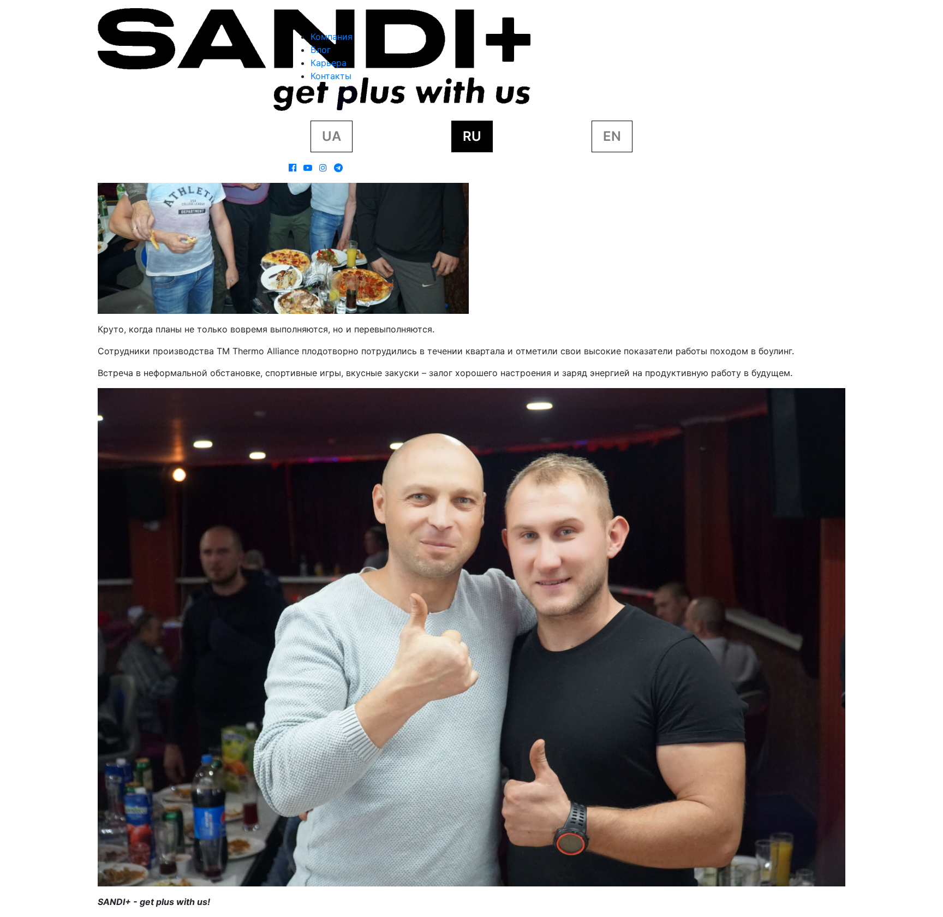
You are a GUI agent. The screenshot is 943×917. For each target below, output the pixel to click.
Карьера (329, 62)
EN (612, 136)
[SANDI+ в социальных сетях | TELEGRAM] (338, 167)
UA (331, 136)
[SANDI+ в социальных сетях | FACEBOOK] (292, 167)
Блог (321, 49)
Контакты (331, 75)
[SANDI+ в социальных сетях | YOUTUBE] (307, 167)
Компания (332, 36)
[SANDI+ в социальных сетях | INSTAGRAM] (323, 167)
